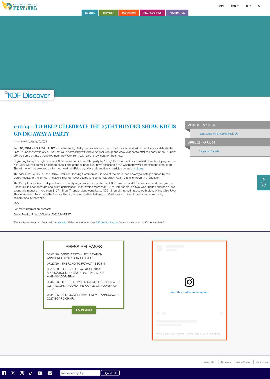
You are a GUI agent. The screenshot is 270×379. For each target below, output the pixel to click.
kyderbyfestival (196, 333)
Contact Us (262, 361)
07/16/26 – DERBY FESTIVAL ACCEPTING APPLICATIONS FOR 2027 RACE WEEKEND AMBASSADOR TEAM (75, 272)
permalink (61, 222)
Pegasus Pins (152, 12)
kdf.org (138, 168)
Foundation (177, 12)
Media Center (243, 361)
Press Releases (84, 246)
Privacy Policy (208, 361)
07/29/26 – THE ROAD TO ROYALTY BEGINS (76, 263)
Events (90, 12)
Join (221, 6)
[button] (263, 182)
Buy (248, 6)
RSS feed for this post (107, 222)
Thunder (108, 12)
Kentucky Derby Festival (21, 5)
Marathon (129, 12)
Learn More (84, 309)
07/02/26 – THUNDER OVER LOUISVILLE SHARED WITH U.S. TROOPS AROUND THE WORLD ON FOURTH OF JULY (83, 285)
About (235, 6)
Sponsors (226, 361)
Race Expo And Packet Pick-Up (218, 133)
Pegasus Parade (209, 151)
